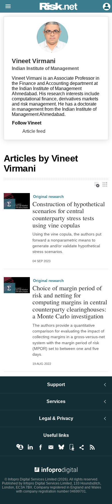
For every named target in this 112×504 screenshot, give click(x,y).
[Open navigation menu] (5, 6)
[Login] (106, 6)
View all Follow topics (19, 447)
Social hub (81, 447)
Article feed (33, 131)
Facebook (40, 447)
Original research (48, 196)
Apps (71, 447)
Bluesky (61, 447)
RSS (92, 447)
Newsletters (50, 447)
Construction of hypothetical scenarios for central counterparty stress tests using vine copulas (68, 214)
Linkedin (30, 447)
